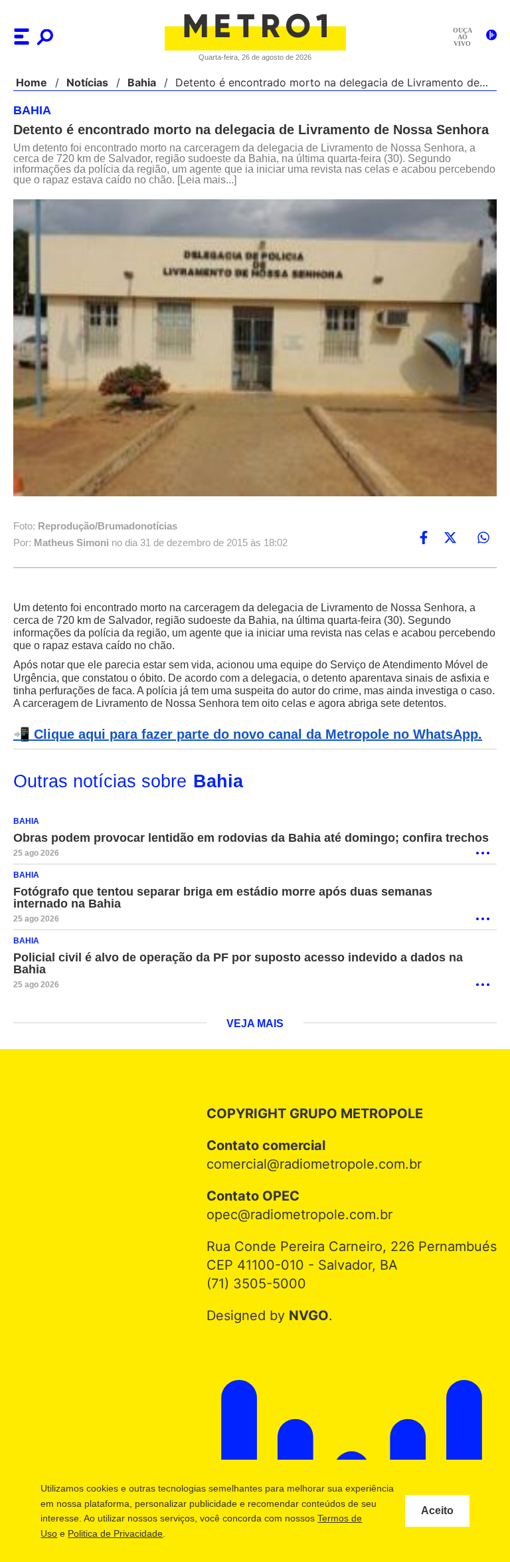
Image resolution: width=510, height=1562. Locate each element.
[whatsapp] (483, 538)
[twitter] (450, 538)
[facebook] (423, 538)
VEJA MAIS (255, 1025)
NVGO (311, 1317)
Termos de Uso (104, 1533)
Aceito (437, 1511)
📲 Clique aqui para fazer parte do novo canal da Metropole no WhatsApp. (240, 747)
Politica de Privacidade (194, 1533)
